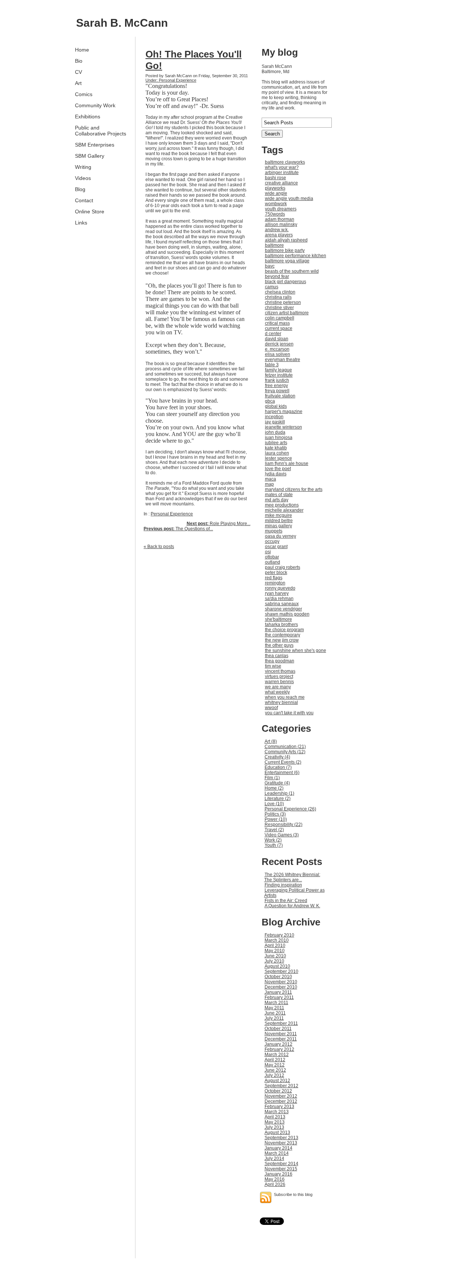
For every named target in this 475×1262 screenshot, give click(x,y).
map (269, 484)
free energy (276, 385)
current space (278, 328)
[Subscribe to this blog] (266, 1197)
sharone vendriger (283, 609)
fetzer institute (279, 375)
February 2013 (279, 1106)
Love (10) (274, 803)
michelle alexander (284, 510)
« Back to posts (159, 546)
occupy (272, 541)
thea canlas (276, 655)
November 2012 (281, 1096)
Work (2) (273, 840)
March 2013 (277, 1111)
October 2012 (278, 1091)
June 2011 (275, 1013)
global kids (276, 406)
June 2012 (275, 1070)
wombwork (276, 203)
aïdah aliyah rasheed (286, 240)
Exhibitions (87, 116)
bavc (270, 266)
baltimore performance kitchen (295, 255)
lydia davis (275, 473)
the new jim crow (282, 640)
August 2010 (277, 966)
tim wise (273, 666)
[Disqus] (197, 647)
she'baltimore (278, 619)
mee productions (282, 505)
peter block (276, 572)
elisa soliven (277, 354)
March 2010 (277, 940)
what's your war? (282, 167)
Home (82, 50)
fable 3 (272, 364)
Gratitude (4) (277, 783)
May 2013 (275, 1122)
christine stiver (279, 307)
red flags (273, 577)
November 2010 (281, 981)
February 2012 (279, 1049)
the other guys (279, 645)
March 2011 (276, 1002)
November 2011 (281, 1033)
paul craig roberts (282, 567)
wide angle (276, 193)
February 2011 (279, 997)
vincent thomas (280, 671)
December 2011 (281, 1039)
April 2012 (275, 1059)
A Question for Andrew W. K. (292, 905)
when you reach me (285, 697)
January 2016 (278, 1174)
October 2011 (278, 1028)
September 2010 (281, 971)
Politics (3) (275, 814)
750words (275, 214)
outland (272, 562)
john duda (275, 432)
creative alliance (281, 183)
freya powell (277, 390)
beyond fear (277, 276)
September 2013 (281, 1137)
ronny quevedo (280, 588)
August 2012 (277, 1080)
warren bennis (279, 681)
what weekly (277, 692)
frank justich (277, 380)
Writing (83, 167)
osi (268, 551)
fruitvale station (280, 396)
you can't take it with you (289, 712)
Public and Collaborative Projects (100, 131)
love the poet (278, 468)
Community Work (95, 105)
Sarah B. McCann (122, 23)
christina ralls (278, 297)
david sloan (276, 338)
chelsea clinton (280, 292)
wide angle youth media (289, 198)
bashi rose (275, 177)
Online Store (89, 211)
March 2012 (277, 1054)
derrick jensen (279, 344)
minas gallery (278, 525)
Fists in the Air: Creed (286, 900)
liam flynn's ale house (286, 463)
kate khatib (276, 447)
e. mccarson (277, 349)
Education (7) (278, 767)
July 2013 (274, 1127)
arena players (279, 234)
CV (78, 72)
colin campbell (279, 318)
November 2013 (281, 1142)
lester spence (278, 458)
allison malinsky (281, 224)
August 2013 (277, 1132)
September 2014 (281, 1163)
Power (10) (276, 819)
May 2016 (275, 1179)
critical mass (277, 323)
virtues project (279, 676)
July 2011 (274, 1018)
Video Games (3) (282, 834)
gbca (270, 401)
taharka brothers (281, 624)
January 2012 (278, 1044)
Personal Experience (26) (290, 809)
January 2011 (278, 992)
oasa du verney (280, 536)
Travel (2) (274, 829)
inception (274, 416)
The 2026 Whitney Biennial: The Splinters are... (292, 877)
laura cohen (277, 453)
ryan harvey (277, 593)
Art (78, 83)
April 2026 (275, 1184)
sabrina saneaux (282, 603)
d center (273, 333)
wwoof (271, 707)
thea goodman (279, 660)
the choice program (284, 629)
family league (278, 370)
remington (275, 583)
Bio (78, 61)
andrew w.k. (277, 229)
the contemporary (282, 634)
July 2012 (274, 1075)
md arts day (276, 499)
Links (81, 223)
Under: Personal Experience (170, 80)
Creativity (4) (277, 757)
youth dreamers (281, 209)
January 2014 (278, 1148)
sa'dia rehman (279, 598)
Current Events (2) (283, 762)
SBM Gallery (89, 156)
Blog (80, 189)
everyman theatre (282, 359)
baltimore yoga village (287, 260)
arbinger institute (282, 172)
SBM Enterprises (94, 145)
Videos (83, 178)
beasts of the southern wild (292, 271)
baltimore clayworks (285, 162)
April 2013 (275, 1117)
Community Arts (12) (285, 751)
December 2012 (281, 1101)
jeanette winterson (283, 427)
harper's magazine (283, 411)
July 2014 (274, 1158)
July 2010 (274, 961)
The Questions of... (178, 528)
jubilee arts (276, 442)
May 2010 (275, 950)
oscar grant (276, 546)
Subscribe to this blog (293, 1194)
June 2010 (275, 955)
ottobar (272, 557)
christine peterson (283, 302)
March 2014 (277, 1153)
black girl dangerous (285, 281)
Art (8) (271, 741)
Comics (83, 94)
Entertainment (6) (282, 772)
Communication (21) (285, 746)
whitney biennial (281, 702)
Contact (84, 200)
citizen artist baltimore (287, 312)
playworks (275, 188)
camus (271, 286)
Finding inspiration (283, 885)
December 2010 (281, 987)
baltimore (274, 245)
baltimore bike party (285, 250)
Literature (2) (278, 798)
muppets (273, 531)
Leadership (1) (279, 793)
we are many (278, 686)
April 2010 (275, 945)
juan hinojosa (278, 437)
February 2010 (279, 935)
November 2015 (281, 1168)
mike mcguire (278, 515)
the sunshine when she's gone (295, 650)
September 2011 (281, 1023)
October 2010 (278, 976)
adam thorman (279, 219)
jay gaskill (275, 422)
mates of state (279, 494)
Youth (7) (274, 845)
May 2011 (274, 1007)
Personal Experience (172, 514)
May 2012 (275, 1065)
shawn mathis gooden (287, 614)
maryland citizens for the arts (293, 489)
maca (270, 479)
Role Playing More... (218, 523)
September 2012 (281, 1085)
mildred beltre (279, 520)
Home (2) (274, 788)
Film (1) (272, 777)
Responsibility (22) (283, 824)
